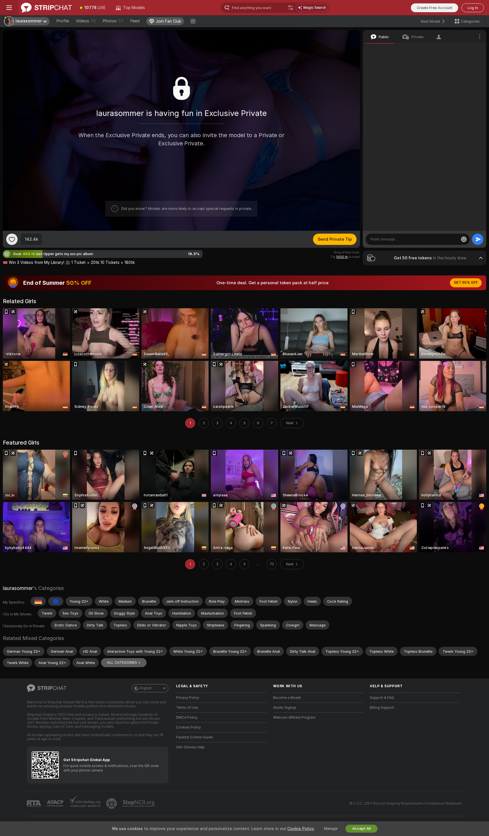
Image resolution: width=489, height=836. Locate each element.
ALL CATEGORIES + (124, 662)
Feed (135, 20)
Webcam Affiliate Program (294, 717)
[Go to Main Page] (46, 7)
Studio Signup (284, 708)
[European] (55, 601)
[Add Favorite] (12, 239)
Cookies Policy (188, 727)
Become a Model (287, 698)
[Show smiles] (463, 239)
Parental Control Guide (194, 737)
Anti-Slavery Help (190, 747)
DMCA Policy (187, 717)
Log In (472, 8)
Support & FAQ (382, 698)
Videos (86, 20)
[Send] (477, 239)
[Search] (291, 8)
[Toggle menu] (9, 7)
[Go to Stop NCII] (139, 803)
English (146, 688)
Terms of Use (187, 708)
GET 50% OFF (466, 283)
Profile (62, 20)
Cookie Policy (300, 828)
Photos (112, 20)
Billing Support (382, 708)
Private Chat (462, 49)
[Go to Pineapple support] (112, 803)
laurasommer (18, 588)
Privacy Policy (187, 698)
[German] (38, 601)
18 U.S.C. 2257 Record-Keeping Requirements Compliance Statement (405, 803)
